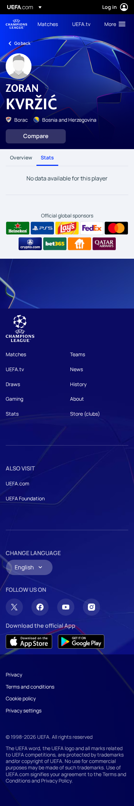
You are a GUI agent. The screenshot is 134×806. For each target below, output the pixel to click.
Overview (21, 157)
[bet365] (54, 243)
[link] (48, 24)
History (78, 384)
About (77, 398)
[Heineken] (17, 228)
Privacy (14, 674)
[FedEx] (91, 228)
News (76, 369)
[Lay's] (67, 228)
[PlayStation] (42, 228)
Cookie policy (21, 698)
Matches (16, 354)
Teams (77, 354)
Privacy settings (23, 710)
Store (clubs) (85, 413)
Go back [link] (22, 43)
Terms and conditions (30, 686)
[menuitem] (49, 24)
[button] (113, 24)
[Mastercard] (116, 228)
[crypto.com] (30, 243)
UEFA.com (17, 483)
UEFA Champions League (16, 24)
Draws (13, 384)
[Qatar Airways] (104, 243)
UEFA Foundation (25, 498)
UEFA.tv (15, 369)
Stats (47, 157)
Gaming (14, 398)
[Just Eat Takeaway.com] (79, 243)
